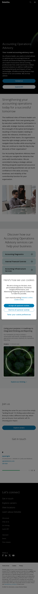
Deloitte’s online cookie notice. (23, 299)
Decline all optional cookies (19, 310)
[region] (18, 297)
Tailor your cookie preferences (19, 315)
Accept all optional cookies (19, 306)
